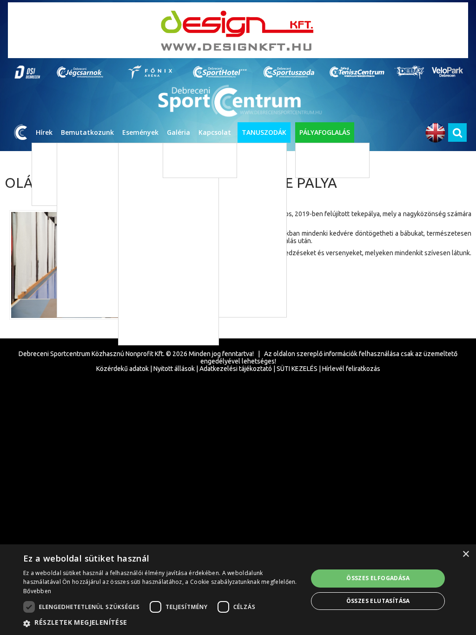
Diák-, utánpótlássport (164, 181)
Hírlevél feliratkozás (351, 368)
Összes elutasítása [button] (378, 601)
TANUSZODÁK (264, 132)
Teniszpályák (321, 167)
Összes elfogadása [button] (378, 578)
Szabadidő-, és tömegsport (170, 195)
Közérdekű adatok (122, 368)
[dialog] (238, 589)
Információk (220, 347)
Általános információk (301, 222)
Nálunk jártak (290, 250)
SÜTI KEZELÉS (297, 368)
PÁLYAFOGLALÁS (324, 132)
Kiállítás (144, 251)
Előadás (144, 237)
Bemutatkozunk (87, 132)
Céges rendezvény (158, 320)
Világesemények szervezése (309, 236)
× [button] (465, 554)
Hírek (44, 132)
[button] (161, 623)
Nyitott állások (174, 368)
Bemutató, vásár (156, 293)
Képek (180, 153)
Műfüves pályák (324, 153)
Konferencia (150, 307)
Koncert (144, 223)
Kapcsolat (214, 132)
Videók (181, 167)
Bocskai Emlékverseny (156, 334)
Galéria (178, 132)
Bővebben (37, 591)
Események (140, 132)
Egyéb (142, 265)
